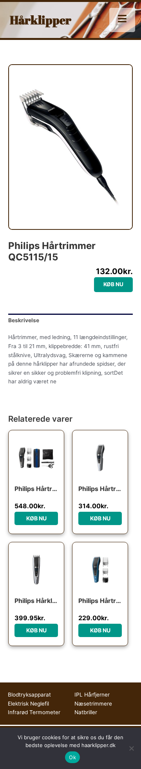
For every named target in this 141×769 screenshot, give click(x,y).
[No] (131, 748)
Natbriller (85, 712)
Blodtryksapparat (29, 694)
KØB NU (113, 284)
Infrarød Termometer (34, 712)
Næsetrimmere (93, 703)
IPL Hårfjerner (92, 694)
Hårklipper (40, 20)
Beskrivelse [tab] (23, 320)
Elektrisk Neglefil (28, 703)
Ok (72, 757)
